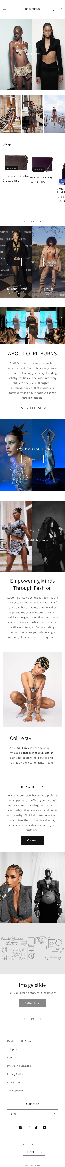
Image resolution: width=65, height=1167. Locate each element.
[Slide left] (25, 221)
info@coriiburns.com (19, 1065)
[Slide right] (40, 221)
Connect (32, 840)
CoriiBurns (35, 1165)
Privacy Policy (15, 1074)
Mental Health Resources (32, 540)
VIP (33, 262)
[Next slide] (40, 1019)
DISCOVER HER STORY (33, 408)
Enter (32, 459)
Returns (11, 1057)
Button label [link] (33, 1003)
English (31, 1151)
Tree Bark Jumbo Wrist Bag (16, 176)
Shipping (12, 1049)
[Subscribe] (54, 1113)
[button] (4, 9)
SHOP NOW (32, 54)
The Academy (15, 1090)
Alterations (13, 1082)
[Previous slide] (25, 1019)
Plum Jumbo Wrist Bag (41, 177)
